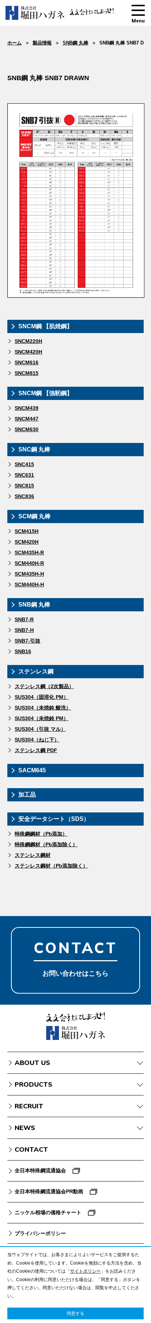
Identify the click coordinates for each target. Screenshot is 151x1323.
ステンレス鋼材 (33, 855)
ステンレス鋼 (36, 671)
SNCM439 (26, 408)
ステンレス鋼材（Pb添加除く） (51, 866)
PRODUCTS (33, 1084)
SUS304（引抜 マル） (40, 729)
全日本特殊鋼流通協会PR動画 (49, 1191)
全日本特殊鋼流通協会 (40, 1170)
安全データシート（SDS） (53, 819)
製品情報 (42, 43)
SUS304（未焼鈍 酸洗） (43, 708)
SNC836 (24, 496)
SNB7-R (24, 619)
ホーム (14, 43)
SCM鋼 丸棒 (34, 516)
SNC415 (24, 464)
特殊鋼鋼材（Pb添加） (41, 834)
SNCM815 (26, 373)
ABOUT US (32, 1062)
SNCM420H (28, 352)
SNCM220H (28, 341)
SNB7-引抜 (27, 641)
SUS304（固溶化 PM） (42, 697)
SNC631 (24, 475)
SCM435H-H (29, 574)
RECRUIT (29, 1106)
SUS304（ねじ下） (37, 740)
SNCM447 (26, 419)
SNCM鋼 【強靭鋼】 (45, 393)
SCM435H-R (29, 552)
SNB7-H (24, 630)
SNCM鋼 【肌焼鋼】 (45, 326)
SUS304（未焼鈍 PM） (42, 718)
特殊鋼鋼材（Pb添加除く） (46, 844)
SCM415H (26, 531)
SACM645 (32, 770)
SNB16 (23, 651)
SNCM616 (26, 362)
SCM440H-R (29, 563)
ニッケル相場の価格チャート (48, 1212)
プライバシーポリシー (40, 1233)
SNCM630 (26, 429)
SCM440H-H (29, 584)
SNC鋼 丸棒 (34, 449)
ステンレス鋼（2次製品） (44, 686)
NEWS (25, 1127)
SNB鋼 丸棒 (75, 43)
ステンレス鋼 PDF (36, 750)
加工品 (27, 794)
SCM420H (26, 542)
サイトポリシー (85, 1271)
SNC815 (24, 486)
